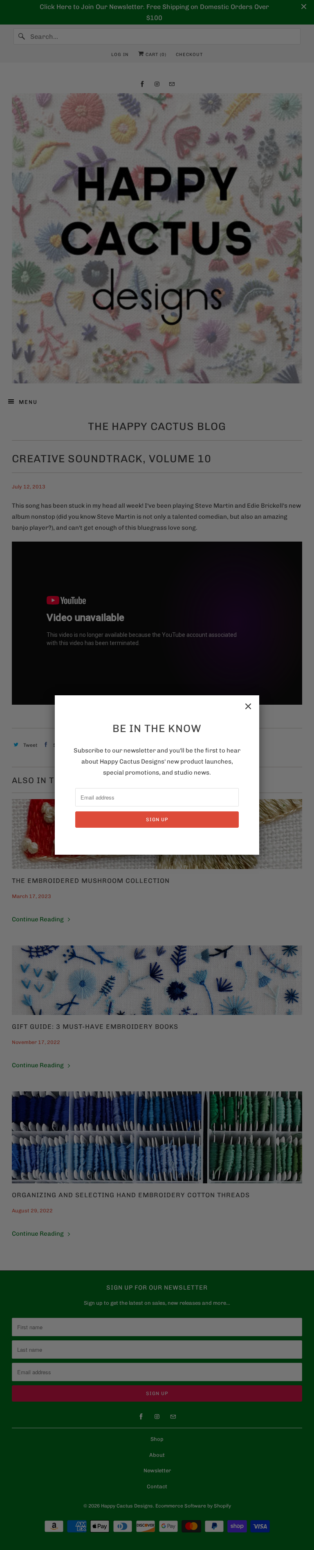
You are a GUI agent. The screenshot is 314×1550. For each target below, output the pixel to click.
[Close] (248, 706)
